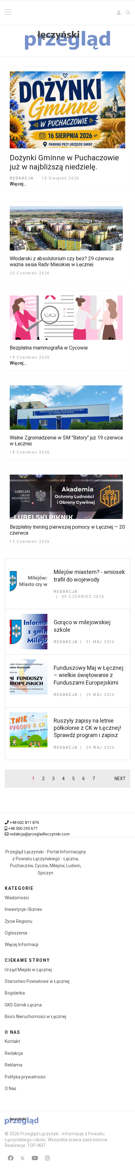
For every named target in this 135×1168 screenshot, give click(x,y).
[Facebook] (11, 1158)
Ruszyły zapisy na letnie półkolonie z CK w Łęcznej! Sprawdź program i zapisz (87, 728)
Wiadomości (17, 897)
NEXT (120, 778)
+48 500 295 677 (22, 828)
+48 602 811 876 (24, 822)
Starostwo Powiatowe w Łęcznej (37, 981)
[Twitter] (22, 1158)
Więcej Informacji (21, 944)
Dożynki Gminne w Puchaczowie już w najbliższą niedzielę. (64, 162)
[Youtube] (35, 1158)
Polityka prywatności (25, 1076)
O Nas (10, 1088)
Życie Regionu (18, 921)
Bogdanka (15, 992)
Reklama (13, 1064)
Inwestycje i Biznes (23, 909)
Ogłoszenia (16, 932)
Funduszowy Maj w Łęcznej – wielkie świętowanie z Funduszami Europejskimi (88, 675)
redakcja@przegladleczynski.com (40, 834)
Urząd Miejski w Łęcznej (28, 969)
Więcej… (18, 183)
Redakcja (14, 1053)
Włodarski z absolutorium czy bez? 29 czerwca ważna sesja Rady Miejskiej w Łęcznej (62, 261)
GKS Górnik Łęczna (23, 1004)
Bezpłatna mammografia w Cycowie (49, 348)
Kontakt (12, 1041)
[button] (119, 12)
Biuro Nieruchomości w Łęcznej (35, 1016)
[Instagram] (47, 1158)
